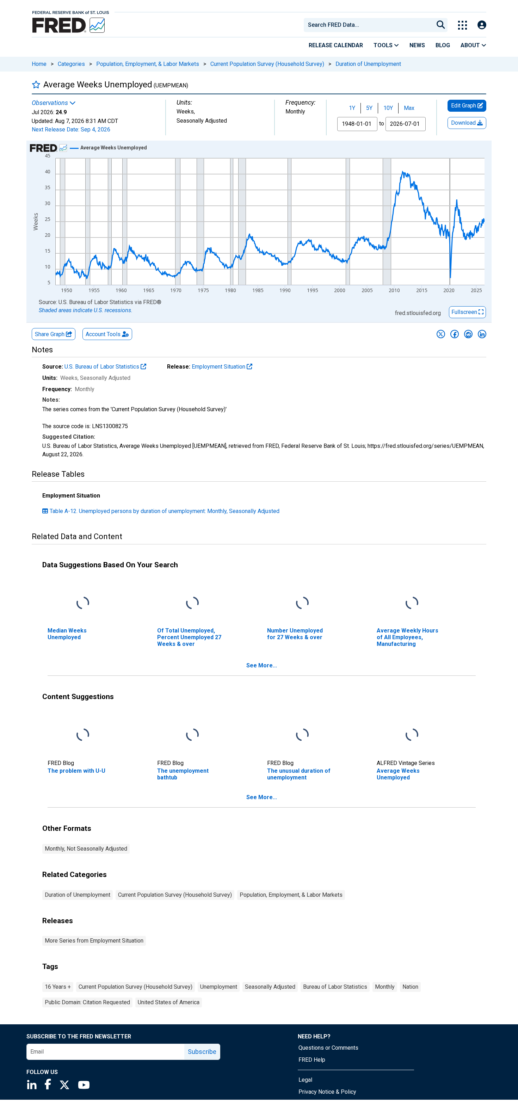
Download (464, 122)
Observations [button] (50, 103)
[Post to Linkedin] (482, 334)
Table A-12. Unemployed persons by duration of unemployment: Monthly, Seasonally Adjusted (164, 511)
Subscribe (202, 1051)
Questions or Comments (328, 1047)
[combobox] (368, 25)
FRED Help (311, 1059)
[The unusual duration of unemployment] (302, 734)
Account (103, 334)
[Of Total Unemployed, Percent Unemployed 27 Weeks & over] (192, 603)
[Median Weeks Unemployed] (83, 603)
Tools (384, 45)
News (417, 45)
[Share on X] (441, 334)
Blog (443, 45)
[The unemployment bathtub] (192, 734)
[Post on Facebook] (454, 334)
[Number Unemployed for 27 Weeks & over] (302, 603)
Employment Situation (219, 366)
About (471, 45)
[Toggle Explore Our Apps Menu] (462, 25)
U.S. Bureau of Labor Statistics (102, 366)
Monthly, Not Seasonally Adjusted (86, 848)
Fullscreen (465, 312)
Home (39, 64)
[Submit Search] (441, 25)
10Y (388, 108)
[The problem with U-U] (83, 734)
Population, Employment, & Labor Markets (147, 64)
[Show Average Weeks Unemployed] (113, 147)
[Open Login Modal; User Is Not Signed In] (481, 25)
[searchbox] (370, 25)
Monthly (385, 986)
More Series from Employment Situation (94, 940)
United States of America (168, 1002)
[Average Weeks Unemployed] (412, 734)
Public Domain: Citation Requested (87, 1002)
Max (409, 108)
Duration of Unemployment (368, 64)
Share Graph (50, 334)
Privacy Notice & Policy (327, 1091)
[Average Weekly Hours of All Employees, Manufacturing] (412, 603)
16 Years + (58, 986)
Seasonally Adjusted (270, 986)
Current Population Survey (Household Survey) (267, 64)
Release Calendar (336, 45)
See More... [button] (261, 665)
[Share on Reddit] (468, 334)
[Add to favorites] (36, 84)
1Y (352, 108)
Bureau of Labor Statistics (335, 986)
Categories (71, 64)
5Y (369, 108)
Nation (410, 986)
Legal (305, 1079)
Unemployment (218, 986)
